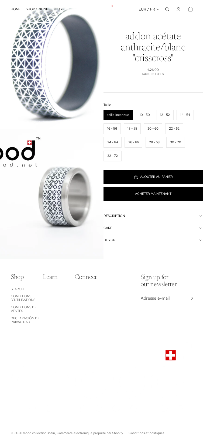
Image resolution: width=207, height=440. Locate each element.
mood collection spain (39, 433)
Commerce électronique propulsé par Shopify (90, 433)
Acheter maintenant (153, 194)
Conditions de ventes (23, 309)
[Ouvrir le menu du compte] (178, 9)
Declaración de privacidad (25, 320)
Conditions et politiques (146, 433)
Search (17, 289)
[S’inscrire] (190, 298)
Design (110, 240)
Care (108, 228)
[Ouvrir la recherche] (167, 9)
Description (114, 216)
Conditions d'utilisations (23, 298)
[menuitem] (57, 9)
